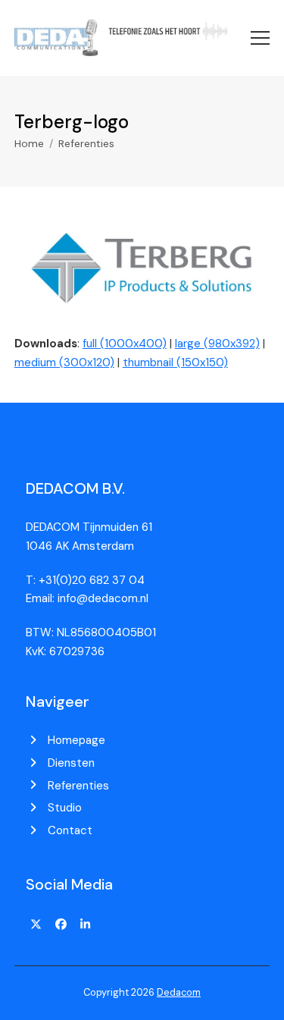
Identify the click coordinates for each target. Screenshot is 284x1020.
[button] (260, 38)
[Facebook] (60, 924)
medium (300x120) (64, 362)
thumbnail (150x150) (175, 362)
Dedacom (179, 992)
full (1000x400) (125, 343)
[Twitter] (36, 924)
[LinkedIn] (85, 924)
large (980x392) (217, 343)
